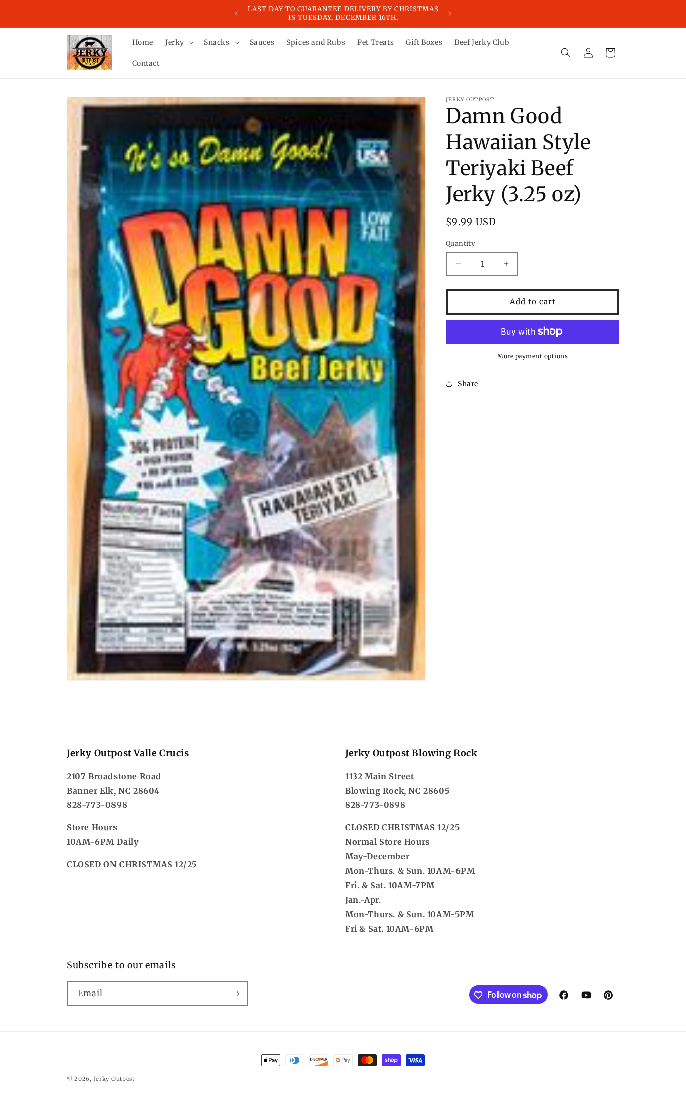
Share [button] (468, 383)
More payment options (532, 355)
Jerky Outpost (114, 1078)
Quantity (460, 243)
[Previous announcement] (236, 13)
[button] (178, 42)
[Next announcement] (450, 13)
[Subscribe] (235, 993)
